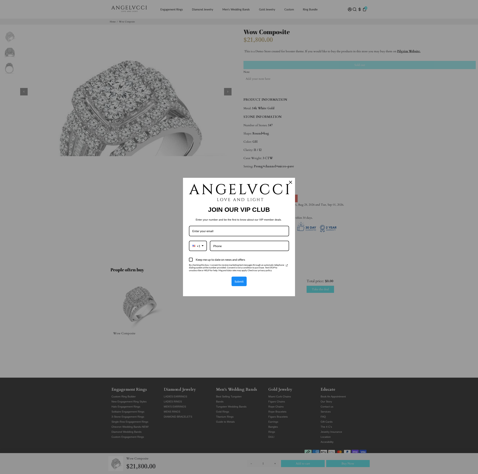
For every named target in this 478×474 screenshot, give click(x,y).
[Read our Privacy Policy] (287, 265)
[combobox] (198, 246)
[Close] (290, 182)
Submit (239, 281)
